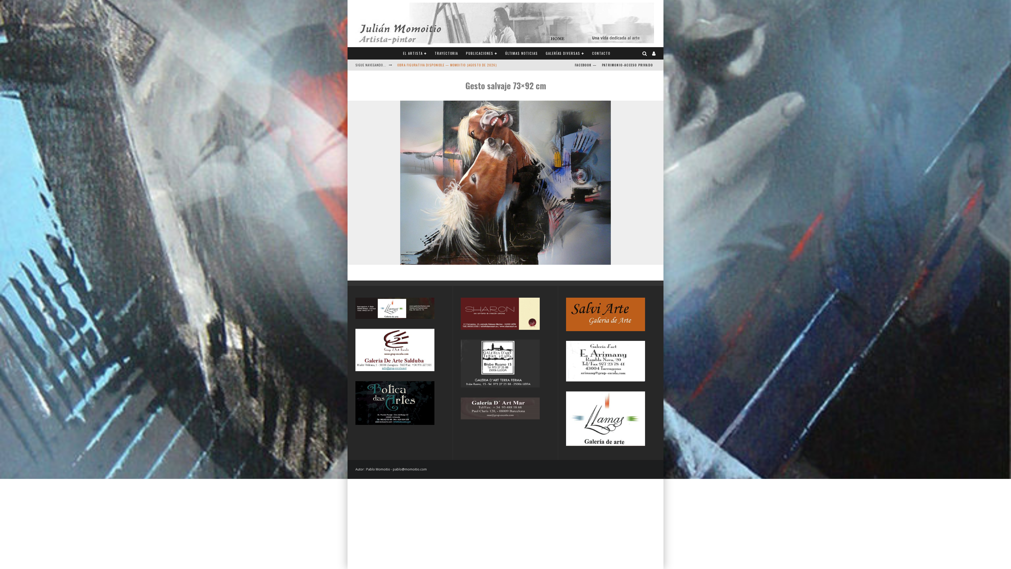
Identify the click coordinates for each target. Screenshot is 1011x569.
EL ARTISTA (413, 53)
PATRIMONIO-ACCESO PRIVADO (627, 65)
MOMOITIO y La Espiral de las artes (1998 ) (433, 65)
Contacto (601, 53)
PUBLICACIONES (479, 53)
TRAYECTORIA (446, 53)
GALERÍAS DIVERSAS (563, 53)
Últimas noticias (521, 53)
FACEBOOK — (586, 65)
